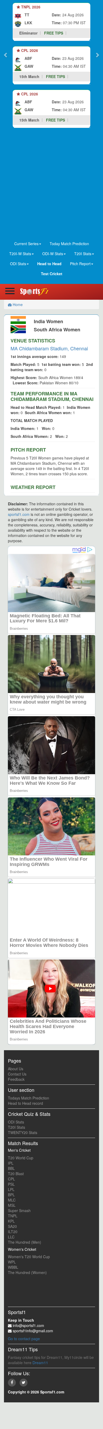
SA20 (12, 1226)
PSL (11, 1184)
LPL (11, 1189)
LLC (11, 1236)
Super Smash (19, 1210)
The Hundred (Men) (24, 1242)
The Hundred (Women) (27, 1272)
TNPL (12, 1215)
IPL (10, 1163)
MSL (12, 1205)
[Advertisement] (51, 184)
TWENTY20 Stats (22, 1132)
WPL (12, 1262)
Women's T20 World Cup (29, 1256)
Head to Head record (25, 1103)
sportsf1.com (19, 514)
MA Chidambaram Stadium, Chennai (49, 348)
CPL (11, 1178)
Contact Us (17, 1074)
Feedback (16, 1079)
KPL (11, 1221)
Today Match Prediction (69, 243)
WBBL (13, 1267)
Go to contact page (24, 1338)
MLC (12, 1200)
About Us (15, 1068)
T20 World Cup (20, 1157)
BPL (11, 1194)
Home (17, 304)
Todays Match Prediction (28, 1098)
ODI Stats (16, 1122)
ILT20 (12, 1231)
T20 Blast (16, 1173)
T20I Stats (16, 1127)
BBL (11, 1168)
